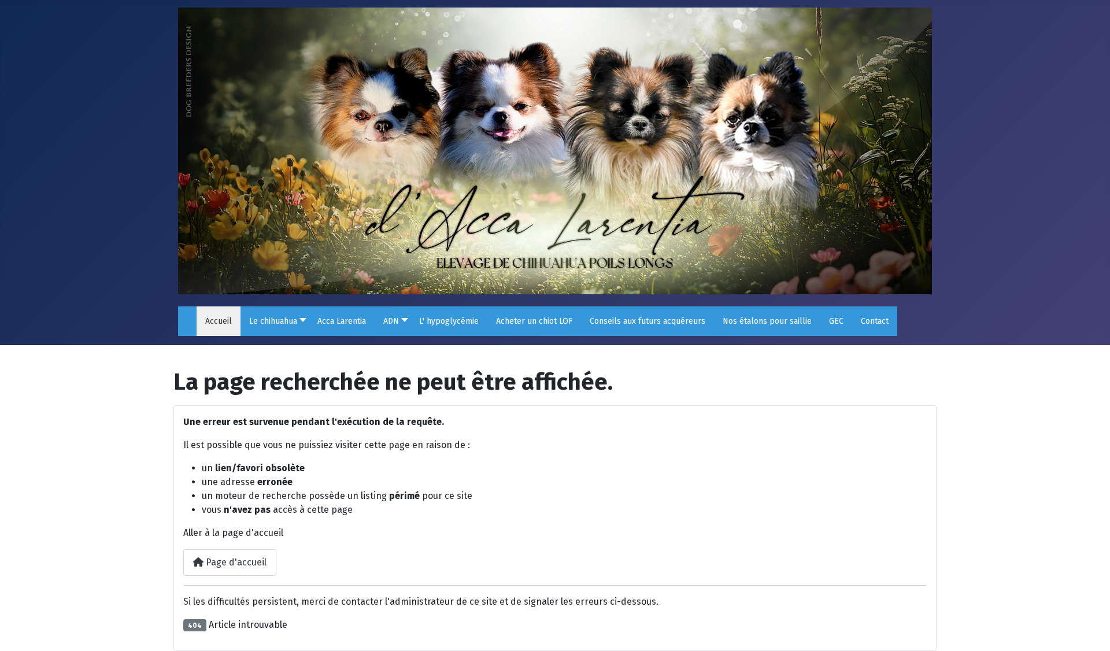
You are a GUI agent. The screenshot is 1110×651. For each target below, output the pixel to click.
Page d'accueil (235, 562)
